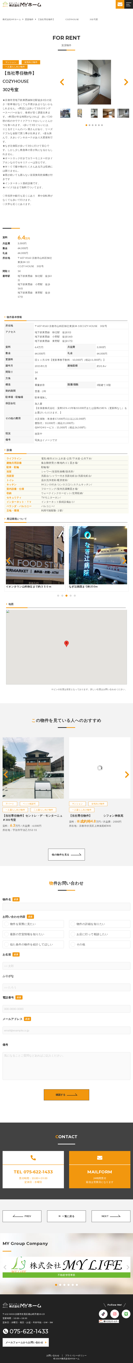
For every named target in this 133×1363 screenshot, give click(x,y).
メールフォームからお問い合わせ (24, 1342)
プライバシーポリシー (76, 1356)
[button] (62, 82)
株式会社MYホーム (70, 1358)
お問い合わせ (52, 1356)
